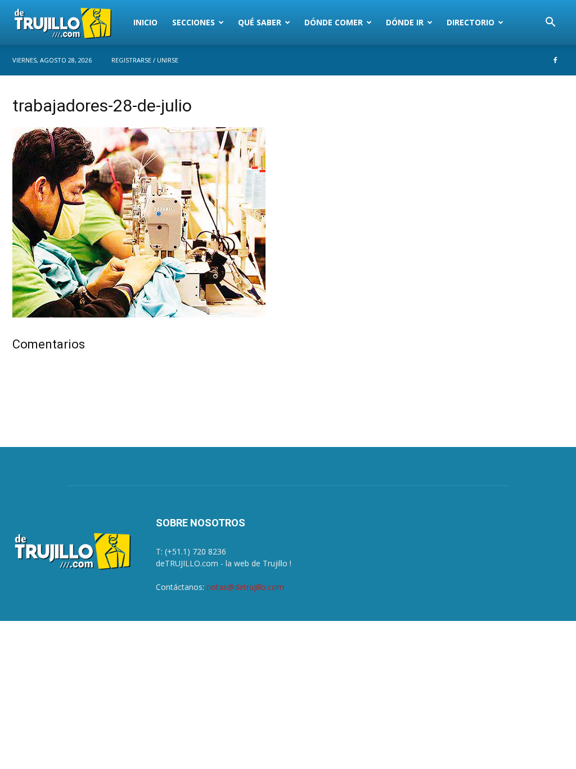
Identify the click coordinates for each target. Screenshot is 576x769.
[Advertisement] (479, 170)
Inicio (145, 22)
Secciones (193, 22)
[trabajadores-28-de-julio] (139, 314)
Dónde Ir (405, 22)
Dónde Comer (333, 22)
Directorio (470, 22)
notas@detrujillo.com (245, 587)
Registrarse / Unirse (144, 60)
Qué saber (259, 22)
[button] (550, 23)
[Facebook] (555, 60)
